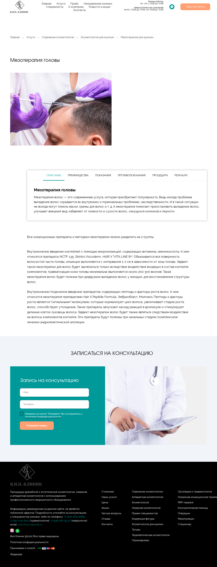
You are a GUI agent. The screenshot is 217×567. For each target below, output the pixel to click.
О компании (76, 6)
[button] (195, 6)
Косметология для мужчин (97, 37)
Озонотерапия (140, 540)
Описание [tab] (53, 175)
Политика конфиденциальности (29, 542)
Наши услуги (109, 497)
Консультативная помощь (193, 507)
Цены (105, 502)
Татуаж (136, 529)
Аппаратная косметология (147, 497)
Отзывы (106, 518)
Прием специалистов (145, 513)
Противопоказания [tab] (132, 175)
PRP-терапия (185, 502)
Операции (184, 513)
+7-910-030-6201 (19, 520)
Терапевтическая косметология (151, 535)
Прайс (74, 3)
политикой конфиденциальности (43, 416)
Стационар (184, 524)
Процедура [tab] (160, 175)
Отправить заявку (36, 425)
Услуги (60, 3)
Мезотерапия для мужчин (137, 37)
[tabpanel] (117, 201)
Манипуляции (186, 518)
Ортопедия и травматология (195, 491)
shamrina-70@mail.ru (30, 524)
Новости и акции (99, 6)
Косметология (140, 502)
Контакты (79, 10)
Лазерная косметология (146, 507)
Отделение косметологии (58, 37)
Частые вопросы (111, 513)
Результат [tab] (181, 175)
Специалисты (54, 6)
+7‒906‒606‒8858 (74, 516)
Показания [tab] (103, 175)
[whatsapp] (171, 6)
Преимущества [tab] (78, 175)
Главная (46, 3)
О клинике (108, 491)
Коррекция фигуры (143, 518)
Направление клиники (98, 3)
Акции (105, 507)
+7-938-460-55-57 (61, 520)
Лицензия (16, 554)
